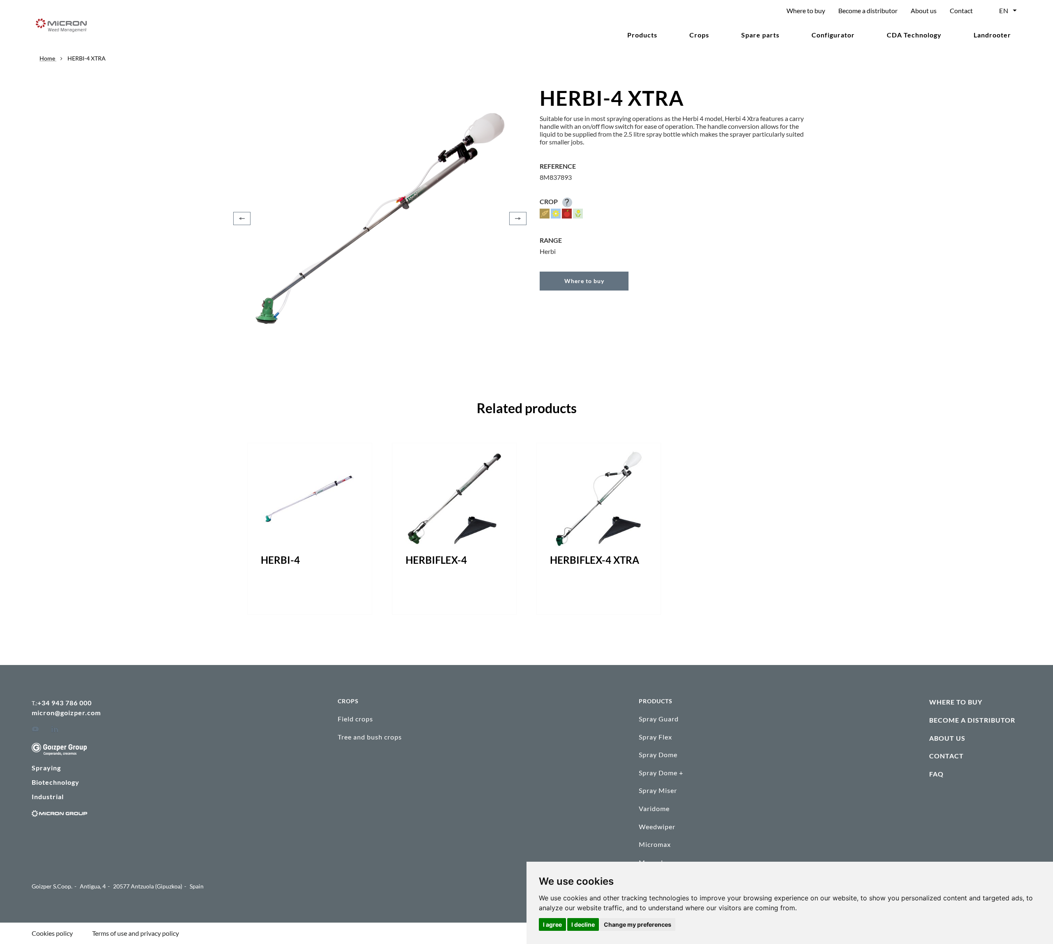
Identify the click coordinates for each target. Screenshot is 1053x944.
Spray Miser (658, 790)
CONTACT (946, 756)
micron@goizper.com (66, 712)
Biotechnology (55, 782)
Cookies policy (52, 933)
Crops (699, 35)
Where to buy (805, 10)
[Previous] (241, 218)
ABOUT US (947, 738)
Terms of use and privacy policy (135, 933)
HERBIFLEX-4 (436, 560)
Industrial (48, 796)
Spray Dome (658, 754)
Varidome (654, 808)
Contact (961, 10)
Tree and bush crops (370, 737)
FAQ (936, 774)
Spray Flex (655, 737)
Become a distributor (868, 10)
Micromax (655, 844)
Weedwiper (657, 826)
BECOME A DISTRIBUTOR (972, 720)
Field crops (355, 719)
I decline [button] (583, 924)
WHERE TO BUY (955, 702)
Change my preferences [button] (637, 924)
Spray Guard (659, 719)
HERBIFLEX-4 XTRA (594, 560)
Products (642, 35)
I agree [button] (552, 924)
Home (47, 58)
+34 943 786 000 (64, 703)
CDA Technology (914, 35)
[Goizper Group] (59, 753)
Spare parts (760, 35)
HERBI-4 (280, 560)
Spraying (46, 768)
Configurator (833, 35)
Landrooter (992, 35)
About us (924, 10)
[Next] (517, 218)
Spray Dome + (661, 773)
